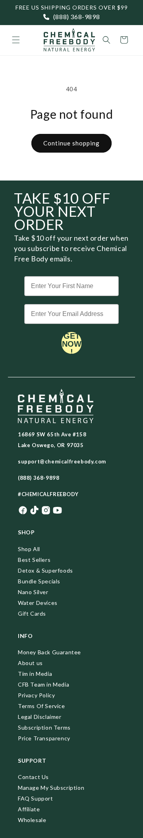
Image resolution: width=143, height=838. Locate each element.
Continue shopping (71, 143)
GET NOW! (71, 343)
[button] (16, 40)
